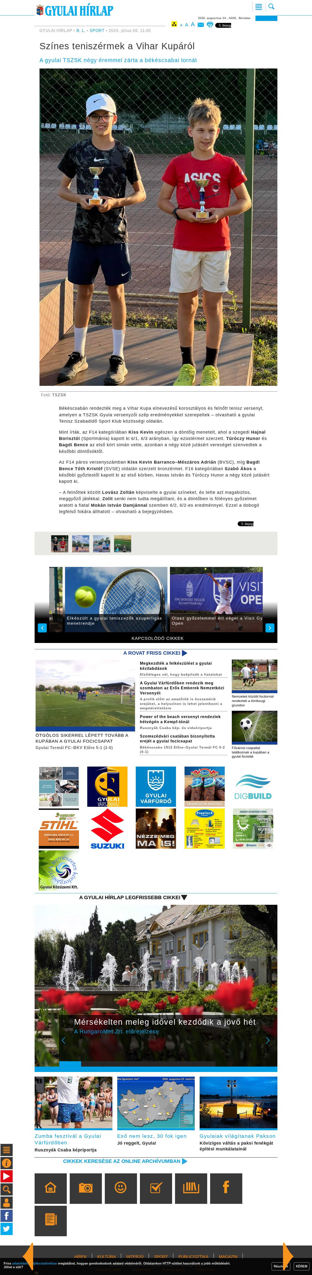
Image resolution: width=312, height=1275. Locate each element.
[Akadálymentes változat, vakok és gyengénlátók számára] (174, 25)
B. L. (82, 31)
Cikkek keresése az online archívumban (121, 1161)
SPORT (97, 31)
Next (270, 1044)
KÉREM (301, 1266)
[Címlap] (50, 1195)
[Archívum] (191, 1195)
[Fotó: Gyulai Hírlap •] (60, 552)
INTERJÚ (135, 1257)
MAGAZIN (228, 1257)
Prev (66, 1044)
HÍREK (80, 1257)
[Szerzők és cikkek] (50, 1228)
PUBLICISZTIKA (193, 1257)
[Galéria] (86, 1195)
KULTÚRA (106, 1257)
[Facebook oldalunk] (226, 1195)
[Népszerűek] (121, 1195)
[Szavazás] (156, 1195)
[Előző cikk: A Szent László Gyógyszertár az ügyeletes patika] (288, 1256)
